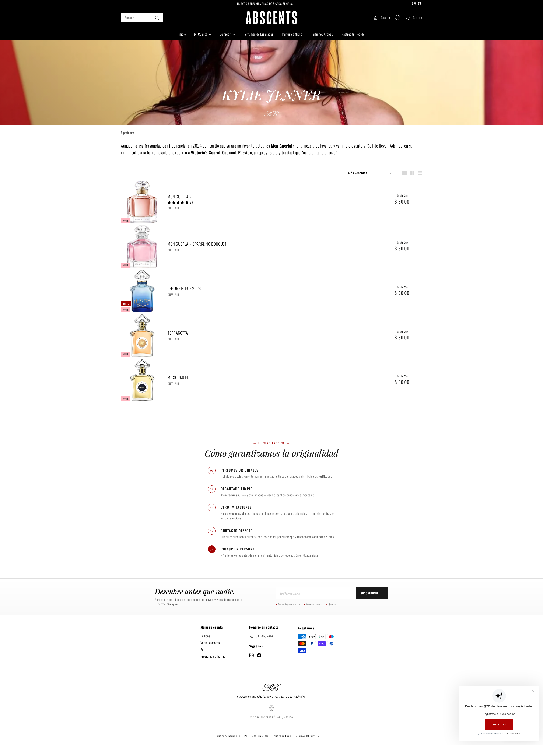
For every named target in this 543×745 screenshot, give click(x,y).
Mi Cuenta (201, 34)
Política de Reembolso (228, 736)
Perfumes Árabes (322, 34)
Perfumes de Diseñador (258, 34)
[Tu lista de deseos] (397, 18)
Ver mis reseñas (210, 642)
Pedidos (205, 635)
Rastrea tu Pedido (353, 34)
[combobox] (142, 17)
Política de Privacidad (256, 736)
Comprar (225, 34)
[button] (179, 202)
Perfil (203, 649)
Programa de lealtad (212, 656)
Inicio (182, 34)
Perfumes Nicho (292, 34)
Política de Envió (282, 736)
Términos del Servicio (307, 736)
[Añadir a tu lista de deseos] (420, 201)
